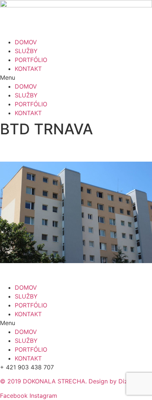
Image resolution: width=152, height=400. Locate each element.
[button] (76, 77)
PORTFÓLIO (31, 59)
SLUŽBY (26, 51)
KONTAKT (28, 68)
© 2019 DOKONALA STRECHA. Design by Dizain (68, 381)
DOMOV (26, 42)
